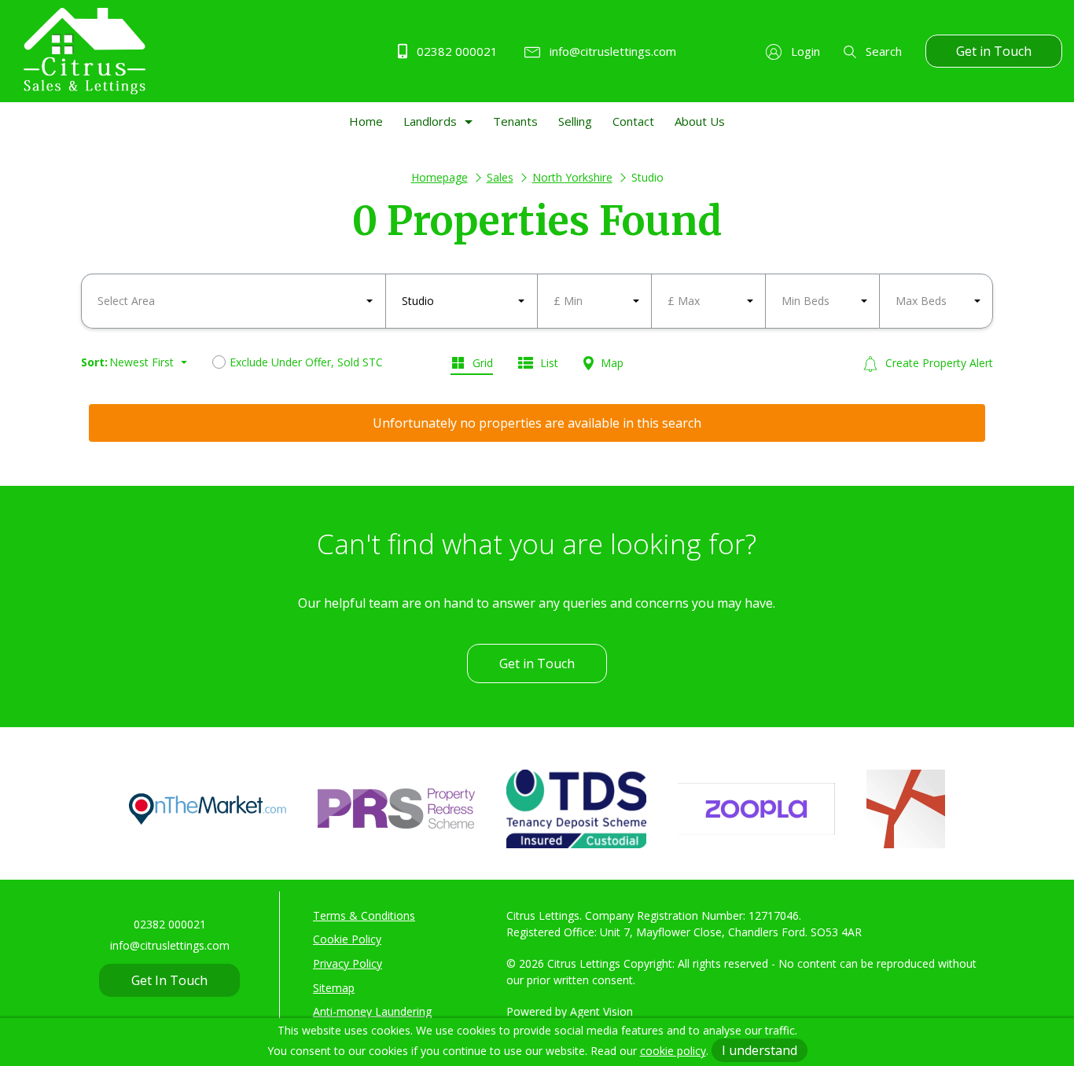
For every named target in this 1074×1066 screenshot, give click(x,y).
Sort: (94, 362)
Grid (481, 362)
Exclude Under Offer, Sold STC (306, 362)
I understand (759, 1050)
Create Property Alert (937, 362)
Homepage (439, 177)
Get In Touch (169, 980)
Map (610, 362)
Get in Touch (994, 51)
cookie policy (673, 1050)
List (547, 362)
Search (882, 51)
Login (804, 51)
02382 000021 (456, 51)
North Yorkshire (572, 177)
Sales (500, 177)
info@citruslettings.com (611, 51)
